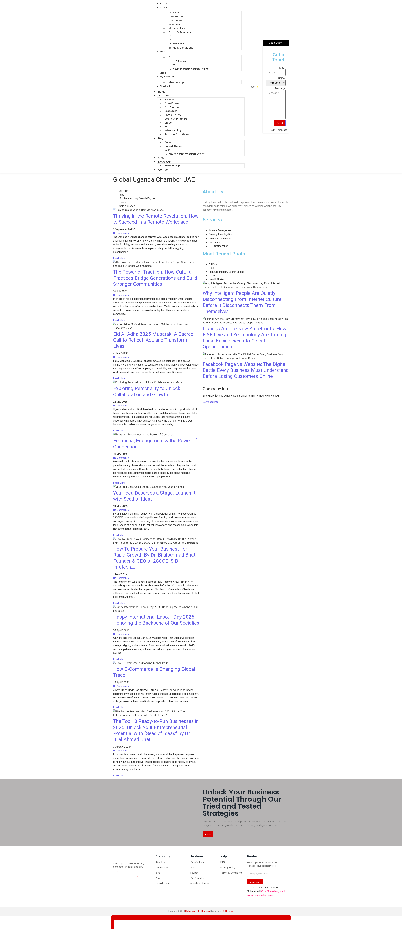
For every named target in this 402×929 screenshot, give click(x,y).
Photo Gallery (177, 28)
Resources (175, 24)
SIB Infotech (228, 911)
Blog (162, 51)
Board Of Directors (180, 32)
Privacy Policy (177, 43)
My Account (167, 76)
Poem (172, 57)
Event (172, 65)
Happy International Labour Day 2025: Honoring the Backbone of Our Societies (156, 620)
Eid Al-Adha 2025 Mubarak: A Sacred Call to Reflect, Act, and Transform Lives (153, 340)
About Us (165, 7)
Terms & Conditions (181, 47)
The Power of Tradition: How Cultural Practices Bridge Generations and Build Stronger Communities (155, 278)
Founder (174, 13)
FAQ (171, 40)
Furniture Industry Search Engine (189, 68)
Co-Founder (176, 20)
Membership (176, 82)
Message (280, 88)
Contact (165, 86)
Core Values (176, 17)
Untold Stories (177, 61)
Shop (193, 867)
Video (172, 36)
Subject (281, 78)
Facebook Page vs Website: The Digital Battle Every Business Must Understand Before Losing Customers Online (246, 370)
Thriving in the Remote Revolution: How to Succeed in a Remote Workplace (156, 219)
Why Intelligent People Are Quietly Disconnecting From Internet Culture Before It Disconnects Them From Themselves (242, 302)
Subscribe (255, 882)
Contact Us (162, 867)
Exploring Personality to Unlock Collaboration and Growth (146, 391)
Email (282, 67)
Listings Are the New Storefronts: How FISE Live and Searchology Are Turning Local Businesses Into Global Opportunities (244, 338)
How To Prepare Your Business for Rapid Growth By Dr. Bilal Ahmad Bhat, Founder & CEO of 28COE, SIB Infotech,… (154, 558)
